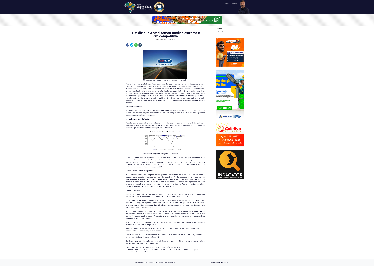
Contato (234, 3)
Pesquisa (220, 28)
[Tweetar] (131, 45)
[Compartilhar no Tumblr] (140, 45)
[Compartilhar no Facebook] (127, 45)
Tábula (226, 262)
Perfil (227, 3)
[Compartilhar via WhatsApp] (136, 45)
